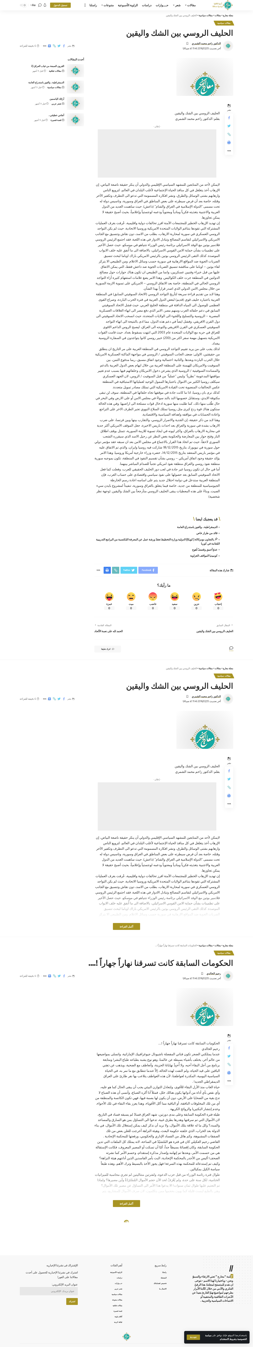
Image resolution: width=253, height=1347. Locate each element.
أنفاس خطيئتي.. (56, 115)
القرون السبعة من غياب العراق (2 (47, 65)
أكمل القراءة (126, 926)
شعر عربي (56, 103)
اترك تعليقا (105, 649)
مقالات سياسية (223, 23)
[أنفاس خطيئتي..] (75, 119)
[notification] (45, 5)
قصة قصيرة (56, 120)
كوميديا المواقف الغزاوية (204, 555)
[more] (85, 5)
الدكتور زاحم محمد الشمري (206, 43)
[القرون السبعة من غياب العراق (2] (75, 70)
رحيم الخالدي (214, 973)
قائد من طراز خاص (207, 533)
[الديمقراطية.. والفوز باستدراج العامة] (75, 87)
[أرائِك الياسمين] (75, 103)
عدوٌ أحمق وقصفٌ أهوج (205, 549)
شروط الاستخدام (228, 1339)
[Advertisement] (157, 153)
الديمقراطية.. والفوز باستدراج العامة (197, 527)
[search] (39, 5)
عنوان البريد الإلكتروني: (65, 1284)
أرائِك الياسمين (57, 98)
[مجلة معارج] (222, 5)
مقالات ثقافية (55, 70)
